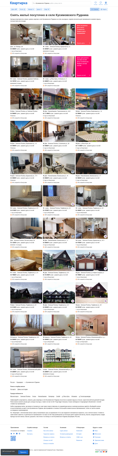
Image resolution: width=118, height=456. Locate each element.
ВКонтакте (98, 434)
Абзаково (74, 396)
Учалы (34, 396)
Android (14, 433)
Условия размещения (66, 434)
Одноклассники (99, 440)
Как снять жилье (48, 431)
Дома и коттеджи (23, 389)
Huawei (16, 433)
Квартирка (19, 3)
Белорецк (51, 396)
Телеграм (97, 437)
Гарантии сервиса (49, 434)
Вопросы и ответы (49, 437)
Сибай (58, 396)
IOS (11, 433)
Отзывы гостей (48, 440)
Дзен (96, 443)
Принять (23, 452)
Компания (79, 431)
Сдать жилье (64, 431)
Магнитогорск (14, 396)
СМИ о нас (79, 437)
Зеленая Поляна (25, 396)
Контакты (30, 434)
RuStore (19, 433)
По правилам (6, 452)
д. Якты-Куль (66, 396)
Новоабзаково (42, 396)
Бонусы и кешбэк (49, 443)
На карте (13, 389)
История (78, 434)
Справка (29, 431)
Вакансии (79, 440)
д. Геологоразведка (85, 396)
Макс (96, 431)
